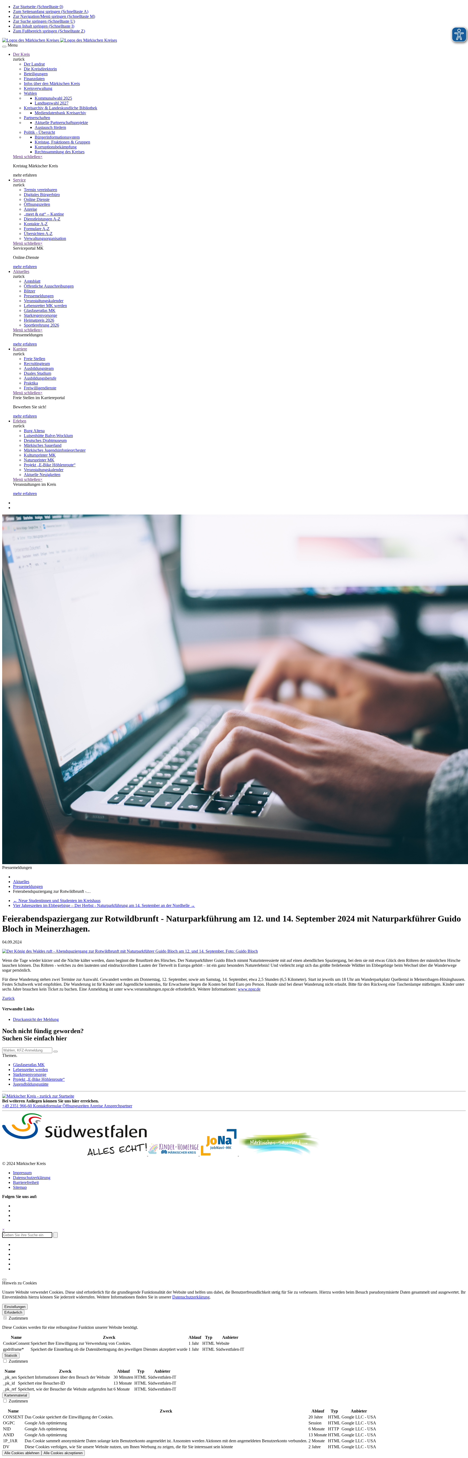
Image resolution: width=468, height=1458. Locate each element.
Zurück (8, 998)
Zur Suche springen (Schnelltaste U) (44, 21)
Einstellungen (14, 1307)
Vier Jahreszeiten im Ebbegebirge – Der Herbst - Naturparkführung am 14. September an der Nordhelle (104, 905)
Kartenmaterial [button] (15, 1395)
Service (19, 180)
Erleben (19, 421)
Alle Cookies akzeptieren (63, 1453)
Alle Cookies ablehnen (21, 1453)
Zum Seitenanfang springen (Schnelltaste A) (50, 11)
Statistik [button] (10, 1355)
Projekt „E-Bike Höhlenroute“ (39, 1079)
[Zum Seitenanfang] (4, 1279)
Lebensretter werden (30, 1069)
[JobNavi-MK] (219, 1154)
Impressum (22, 1172)
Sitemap (20, 1187)
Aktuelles (21, 271)
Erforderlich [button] (13, 1312)
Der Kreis (21, 54)
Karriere (20, 349)
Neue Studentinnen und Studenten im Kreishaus (56, 900)
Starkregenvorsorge (29, 1074)
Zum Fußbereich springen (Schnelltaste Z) (49, 31)
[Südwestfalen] (75, 1154)
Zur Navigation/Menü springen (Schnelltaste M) (54, 16)
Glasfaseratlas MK (29, 1064)
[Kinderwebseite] (174, 1154)
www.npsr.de (249, 989)
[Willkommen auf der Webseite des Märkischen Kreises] (59, 40)
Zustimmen (18, 1318)
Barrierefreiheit (26, 1182)
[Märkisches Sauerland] (279, 1154)
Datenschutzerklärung (31, 1177)
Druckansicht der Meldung (36, 1019)
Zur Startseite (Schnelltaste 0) (38, 6)
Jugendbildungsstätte (30, 1084)
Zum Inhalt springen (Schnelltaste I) (43, 26)
